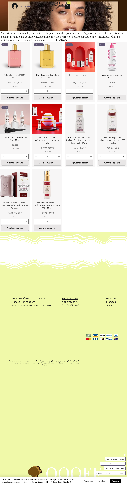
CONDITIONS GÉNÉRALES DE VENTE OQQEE (29, 298)
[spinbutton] (15, 91)
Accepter (115, 481)
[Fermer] (124, 481)
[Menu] (108, 6)
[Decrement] (3, 91)
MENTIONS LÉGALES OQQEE (23, 302)
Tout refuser (101, 481)
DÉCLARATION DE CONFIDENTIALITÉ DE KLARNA (31, 305)
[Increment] (26, 91)
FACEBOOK (111, 302)
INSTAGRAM (111, 298)
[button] (68, 5)
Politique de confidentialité (60, 482)
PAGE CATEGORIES (70, 302)
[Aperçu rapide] (47, 119)
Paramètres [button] (88, 481)
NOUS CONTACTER (70, 299)
